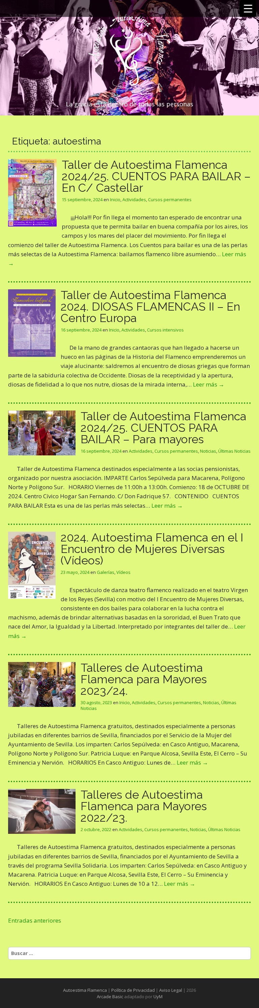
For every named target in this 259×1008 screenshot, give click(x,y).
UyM (158, 996)
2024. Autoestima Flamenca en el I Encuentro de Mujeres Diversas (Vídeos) (152, 549)
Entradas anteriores (34, 920)
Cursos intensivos (165, 330)
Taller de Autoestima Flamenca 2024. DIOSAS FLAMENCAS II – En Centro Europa (150, 306)
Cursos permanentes (170, 199)
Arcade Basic (110, 996)
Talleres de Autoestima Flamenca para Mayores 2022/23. (144, 806)
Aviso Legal (170, 990)
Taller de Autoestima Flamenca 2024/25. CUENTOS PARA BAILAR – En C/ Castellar (156, 176)
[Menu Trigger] (247, 8)
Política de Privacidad (133, 990)
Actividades (134, 199)
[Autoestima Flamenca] (129, 51)
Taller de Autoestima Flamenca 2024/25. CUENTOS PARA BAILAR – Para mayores (163, 427)
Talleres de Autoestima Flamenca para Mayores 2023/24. (144, 679)
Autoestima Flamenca (85, 990)
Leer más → (208, 384)
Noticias (208, 451)
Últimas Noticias (234, 451)
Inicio (115, 199)
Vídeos (123, 572)
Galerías (105, 572)
